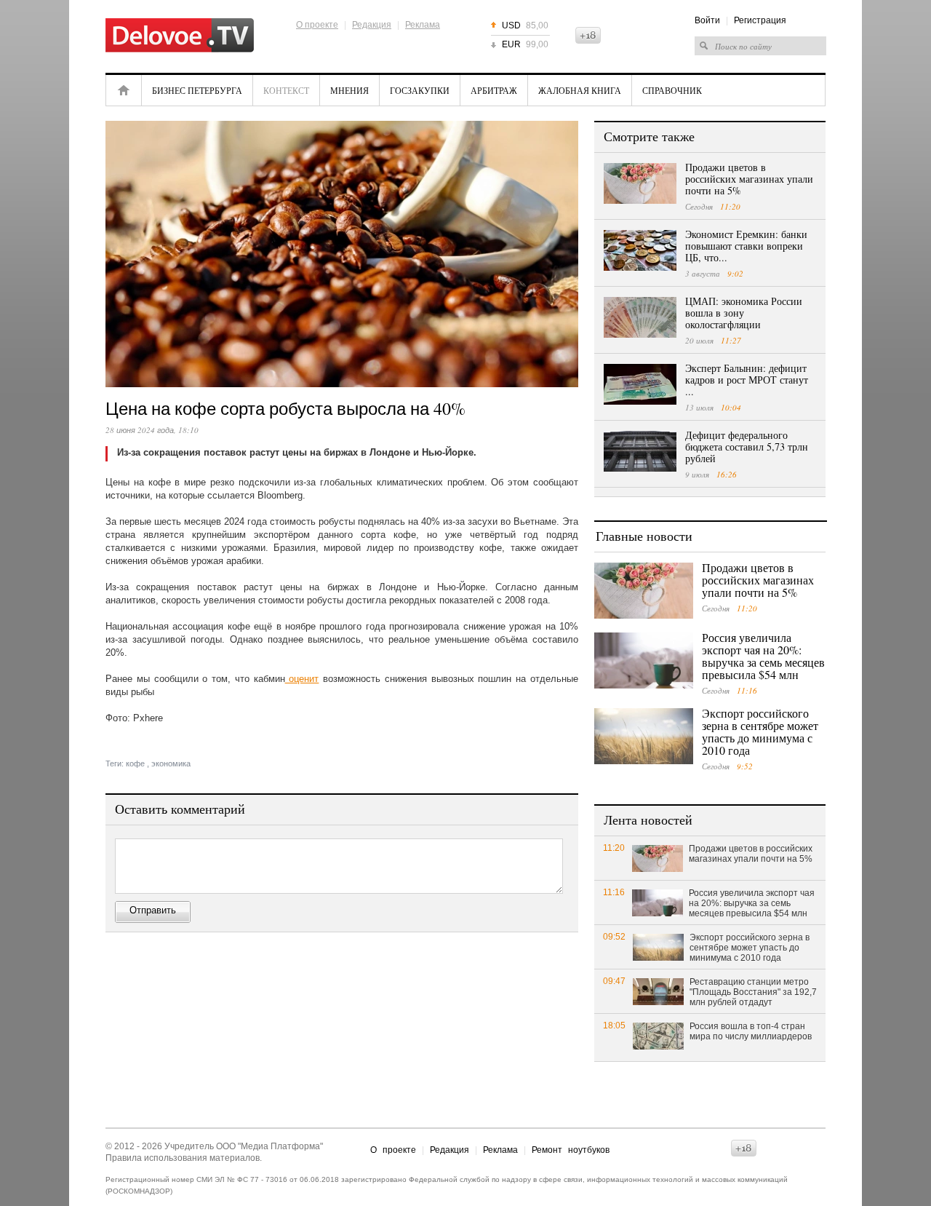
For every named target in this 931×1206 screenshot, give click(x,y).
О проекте (317, 25)
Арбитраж (494, 90)
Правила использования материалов (182, 1158)
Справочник (672, 90)
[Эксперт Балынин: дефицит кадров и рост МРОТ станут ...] (640, 384)
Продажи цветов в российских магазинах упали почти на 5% (749, 178)
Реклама (422, 25)
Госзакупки (419, 90)
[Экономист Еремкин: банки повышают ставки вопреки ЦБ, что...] (640, 250)
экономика (171, 763)
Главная (123, 90)
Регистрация (760, 20)
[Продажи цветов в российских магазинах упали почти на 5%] (640, 183)
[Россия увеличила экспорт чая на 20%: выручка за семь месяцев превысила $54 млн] (643, 660)
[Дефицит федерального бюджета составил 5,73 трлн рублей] (640, 451)
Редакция (371, 25)
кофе (135, 763)
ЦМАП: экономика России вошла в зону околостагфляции (743, 312)
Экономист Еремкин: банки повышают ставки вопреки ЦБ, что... (746, 245)
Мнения (349, 90)
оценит (302, 678)
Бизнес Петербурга (197, 90)
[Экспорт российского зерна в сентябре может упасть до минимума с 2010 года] (643, 736)
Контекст (286, 90)
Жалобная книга (579, 90)
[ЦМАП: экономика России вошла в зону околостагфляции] (640, 317)
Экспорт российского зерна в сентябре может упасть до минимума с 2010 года (760, 731)
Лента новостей (648, 819)
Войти (707, 20)
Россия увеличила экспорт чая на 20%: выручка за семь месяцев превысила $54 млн (763, 656)
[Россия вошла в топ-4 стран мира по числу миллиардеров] (658, 1035)
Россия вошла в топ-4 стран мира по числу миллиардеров (751, 1031)
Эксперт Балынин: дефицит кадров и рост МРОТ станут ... (746, 379)
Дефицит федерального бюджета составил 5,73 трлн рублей (746, 446)
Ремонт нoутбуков (571, 1150)
